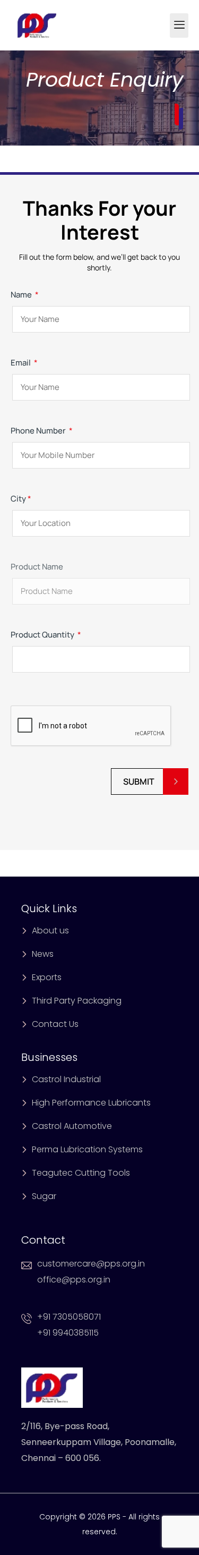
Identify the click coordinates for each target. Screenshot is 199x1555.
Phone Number (42, 430)
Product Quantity (46, 634)
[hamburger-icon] (179, 25)
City (21, 498)
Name (25, 294)
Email (24, 362)
